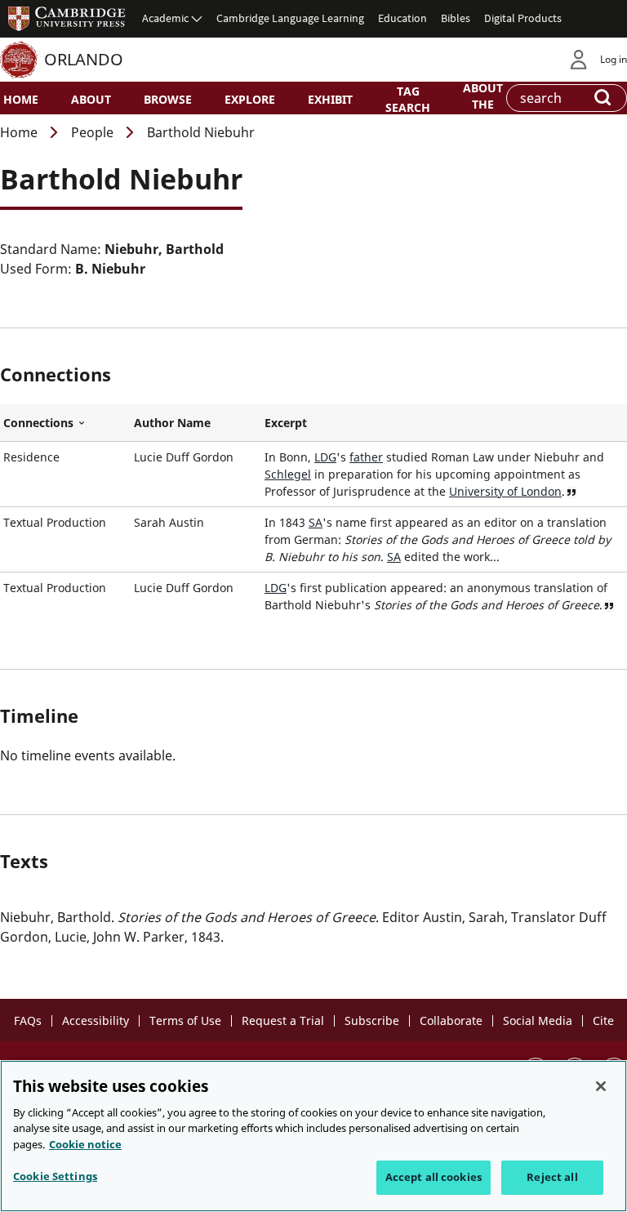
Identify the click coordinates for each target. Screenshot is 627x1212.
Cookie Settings (55, 1176)
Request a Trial (283, 1020)
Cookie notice (85, 1144)
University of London (505, 491)
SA (315, 522)
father (366, 457)
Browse (168, 99)
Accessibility (95, 1020)
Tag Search (407, 98)
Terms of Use (185, 1020)
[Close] (601, 1086)
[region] (313, 1136)
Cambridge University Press (67, 18)
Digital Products (523, 18)
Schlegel (288, 474)
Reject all (552, 1177)
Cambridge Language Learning (290, 18)
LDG (325, 457)
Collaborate (451, 1020)
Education (402, 18)
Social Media (537, 1020)
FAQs (28, 1020)
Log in (613, 59)
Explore (250, 99)
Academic (165, 18)
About (91, 99)
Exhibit (330, 99)
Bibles (455, 18)
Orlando (83, 59)
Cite (603, 1020)
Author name (172, 422)
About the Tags (483, 103)
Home (20, 99)
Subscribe (372, 1020)
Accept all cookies (433, 1177)
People (92, 132)
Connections (65, 423)
